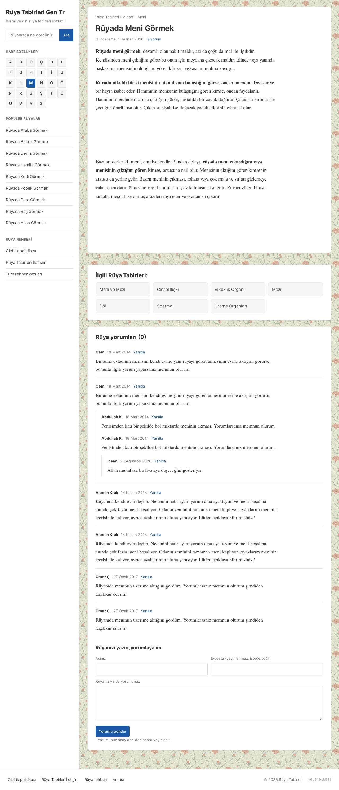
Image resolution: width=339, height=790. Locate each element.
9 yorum (154, 39)
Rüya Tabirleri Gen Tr (35, 12)
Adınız (101, 658)
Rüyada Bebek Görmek (27, 141)
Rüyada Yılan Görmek (26, 222)
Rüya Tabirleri (107, 17)
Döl (103, 306)
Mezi (276, 289)
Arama (118, 779)
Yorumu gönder (112, 731)
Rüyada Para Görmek (25, 199)
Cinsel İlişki (168, 289)
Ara (66, 35)
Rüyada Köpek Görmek (27, 188)
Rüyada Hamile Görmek (28, 164)
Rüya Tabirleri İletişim (26, 262)
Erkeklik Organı (229, 289)
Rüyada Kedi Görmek (25, 176)
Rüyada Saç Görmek (24, 211)
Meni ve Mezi (112, 289)
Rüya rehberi (95, 779)
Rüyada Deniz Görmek (26, 153)
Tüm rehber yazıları (24, 274)
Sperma (164, 306)
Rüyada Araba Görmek (26, 130)
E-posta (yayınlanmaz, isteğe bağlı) (241, 658)
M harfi (128, 17)
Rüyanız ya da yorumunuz (118, 681)
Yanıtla (139, 352)
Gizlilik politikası (21, 250)
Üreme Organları (231, 306)
